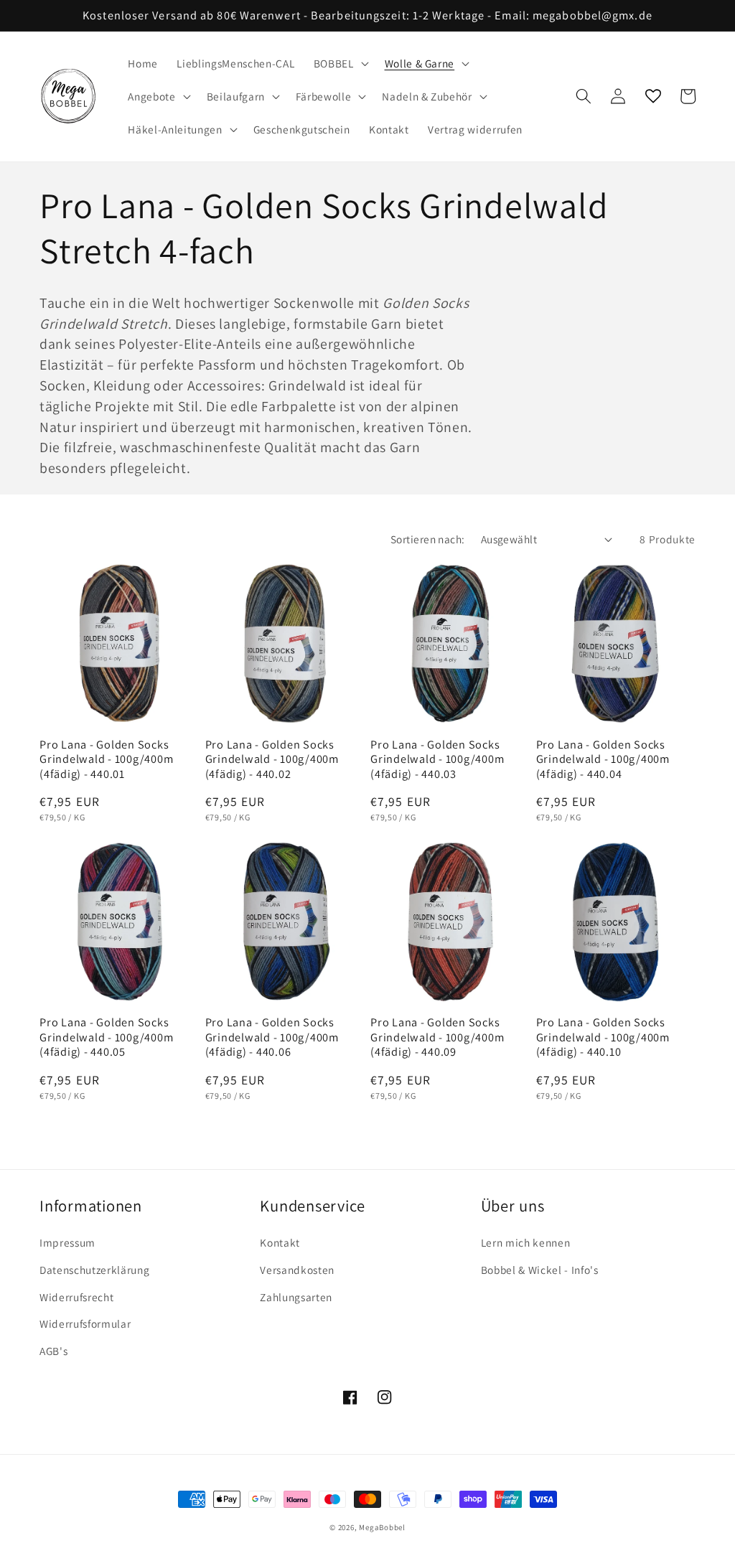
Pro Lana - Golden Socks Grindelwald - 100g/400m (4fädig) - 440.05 (106, 1037)
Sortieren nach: (427, 539)
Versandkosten (297, 1269)
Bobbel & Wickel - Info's (540, 1269)
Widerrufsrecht (76, 1297)
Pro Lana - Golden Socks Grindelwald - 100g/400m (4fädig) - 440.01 (106, 759)
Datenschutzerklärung (94, 1269)
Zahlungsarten (296, 1297)
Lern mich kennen (526, 1242)
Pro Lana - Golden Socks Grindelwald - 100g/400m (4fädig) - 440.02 (272, 759)
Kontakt (280, 1242)
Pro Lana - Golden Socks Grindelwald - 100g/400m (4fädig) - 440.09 (437, 1037)
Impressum (67, 1242)
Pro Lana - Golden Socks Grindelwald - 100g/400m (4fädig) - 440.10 (603, 1037)
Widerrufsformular (85, 1323)
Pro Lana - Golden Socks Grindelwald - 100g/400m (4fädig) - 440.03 (437, 759)
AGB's (53, 1351)
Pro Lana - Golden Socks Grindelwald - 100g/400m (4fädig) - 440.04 (603, 759)
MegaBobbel (382, 1527)
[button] (339, 63)
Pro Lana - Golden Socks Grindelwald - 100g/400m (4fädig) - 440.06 (272, 1037)
